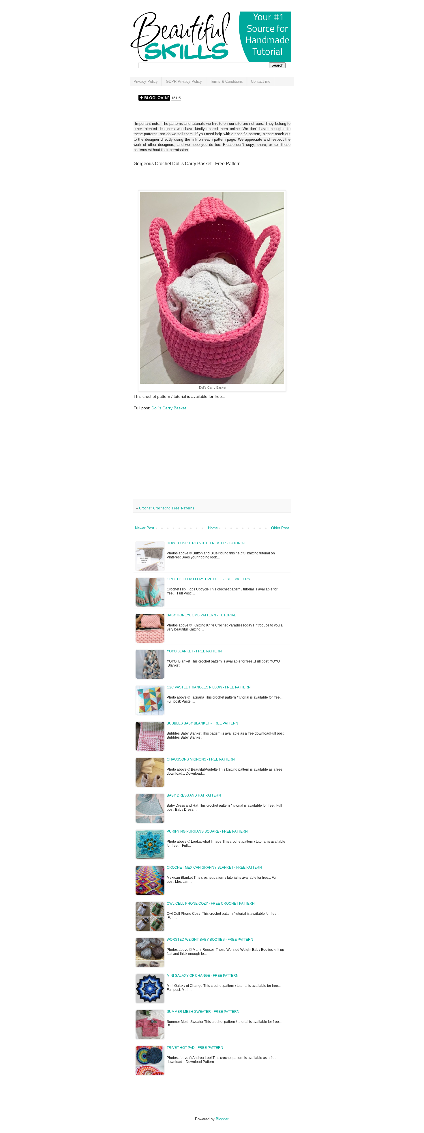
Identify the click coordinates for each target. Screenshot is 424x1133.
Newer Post (144, 528)
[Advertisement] (201, 180)
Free (175, 508)
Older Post (280, 528)
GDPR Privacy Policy (184, 81)
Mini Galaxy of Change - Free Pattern (203, 976)
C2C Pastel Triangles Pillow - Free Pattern (209, 687)
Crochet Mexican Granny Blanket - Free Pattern (214, 867)
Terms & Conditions (226, 81)
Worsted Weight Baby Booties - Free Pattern (210, 940)
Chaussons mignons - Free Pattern (201, 759)
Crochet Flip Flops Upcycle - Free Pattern (208, 579)
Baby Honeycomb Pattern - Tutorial (201, 615)
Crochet (145, 508)
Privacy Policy (146, 81)
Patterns (187, 508)
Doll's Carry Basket (168, 408)
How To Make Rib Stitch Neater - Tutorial (206, 543)
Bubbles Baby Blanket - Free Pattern (202, 723)
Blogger (222, 1119)
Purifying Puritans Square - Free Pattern (207, 831)
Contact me (260, 81)
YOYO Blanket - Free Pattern (194, 651)
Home (213, 528)
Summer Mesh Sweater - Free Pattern (203, 1012)
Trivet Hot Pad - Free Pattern (195, 1048)
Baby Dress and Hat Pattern (194, 795)
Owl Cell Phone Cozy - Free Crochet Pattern (211, 903)
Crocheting (161, 508)
